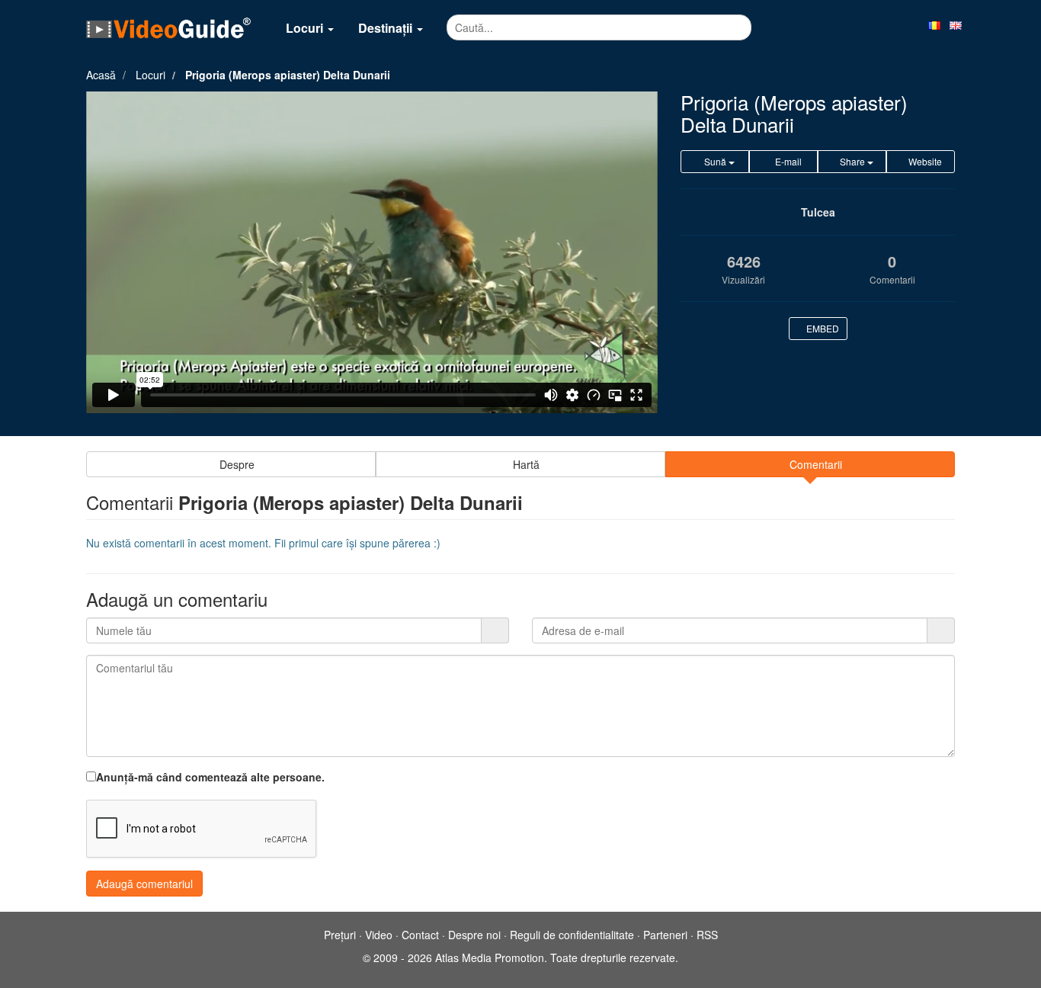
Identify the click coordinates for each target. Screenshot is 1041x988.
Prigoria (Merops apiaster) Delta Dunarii (287, 74)
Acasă (101, 74)
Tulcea (818, 212)
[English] (955, 24)
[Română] (934, 24)
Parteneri (665, 934)
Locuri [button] (306, 28)
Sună (715, 161)
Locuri (150, 74)
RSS (707, 934)
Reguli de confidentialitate (572, 934)
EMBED (821, 328)
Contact (420, 934)
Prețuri (340, 934)
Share (852, 161)
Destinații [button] (386, 28)
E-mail (787, 161)
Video (378, 934)
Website (924, 161)
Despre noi (474, 934)
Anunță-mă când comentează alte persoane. (210, 776)
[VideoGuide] (168, 27)
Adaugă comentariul (144, 883)
